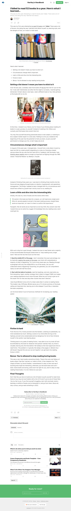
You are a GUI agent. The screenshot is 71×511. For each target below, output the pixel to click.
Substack (29, 508)
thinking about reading (17, 154)
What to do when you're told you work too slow (25, 449)
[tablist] (16, 427)
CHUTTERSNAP (34, 324)
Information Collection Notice (35, 407)
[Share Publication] (54, 2)
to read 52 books (37, 26)
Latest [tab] (15, 444)
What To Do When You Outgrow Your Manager (25, 469)
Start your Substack (32, 504)
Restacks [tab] (19, 427)
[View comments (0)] (15, 22)
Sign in (67, 2)
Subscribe (59, 2)
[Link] (8, 84)
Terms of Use (42, 405)
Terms (38, 501)
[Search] (51, 2)
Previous (15, 417)
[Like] (11, 22)
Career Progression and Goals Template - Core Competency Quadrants (25, 459)
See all (13, 480)
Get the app (42, 504)
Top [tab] (12, 444)
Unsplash (36, 62)
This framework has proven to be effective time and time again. (25, 462)
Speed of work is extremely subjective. (19, 450)
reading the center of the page (27, 260)
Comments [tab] (13, 427)
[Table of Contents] (1, 255)
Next (56, 417)
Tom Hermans (49, 61)
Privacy (34, 501)
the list (44, 87)
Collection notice (44, 501)
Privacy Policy (46, 407)
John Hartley (17, 18)
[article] (35, 451)
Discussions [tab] (21, 444)
